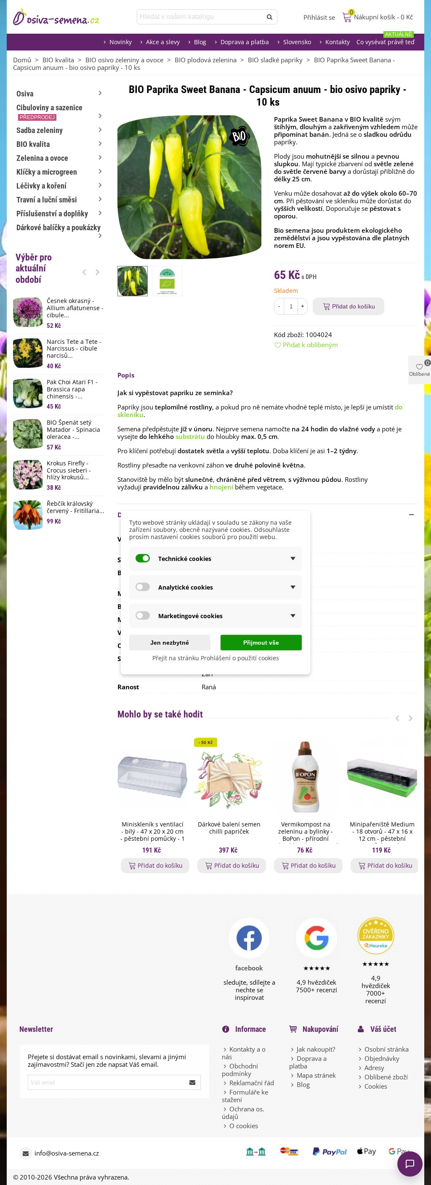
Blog (200, 42)
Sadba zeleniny (39, 130)
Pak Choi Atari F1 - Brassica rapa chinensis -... (72, 389)
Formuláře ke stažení (245, 1096)
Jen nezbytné (169, 642)
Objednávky (381, 1058)
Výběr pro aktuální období (34, 268)
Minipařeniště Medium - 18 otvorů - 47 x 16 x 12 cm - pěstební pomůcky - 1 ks (382, 835)
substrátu (190, 436)
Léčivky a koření (41, 185)
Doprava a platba (245, 42)
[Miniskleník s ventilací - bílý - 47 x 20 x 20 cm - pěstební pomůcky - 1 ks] (152, 777)
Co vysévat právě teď (386, 40)
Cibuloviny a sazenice (49, 111)
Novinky (120, 42)
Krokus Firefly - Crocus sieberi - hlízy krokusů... (69, 470)
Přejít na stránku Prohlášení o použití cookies (215, 658)
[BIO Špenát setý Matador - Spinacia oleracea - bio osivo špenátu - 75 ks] (28, 434)
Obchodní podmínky (240, 1070)
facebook (249, 968)
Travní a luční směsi (46, 199)
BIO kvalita (33, 144)
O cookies (243, 1125)
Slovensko (297, 42)
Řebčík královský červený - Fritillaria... (75, 507)
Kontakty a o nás (244, 1053)
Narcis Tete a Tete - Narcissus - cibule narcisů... (74, 348)
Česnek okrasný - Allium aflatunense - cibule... (75, 308)
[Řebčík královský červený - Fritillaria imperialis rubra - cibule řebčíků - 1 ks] (28, 515)
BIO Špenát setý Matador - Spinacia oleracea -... (73, 429)
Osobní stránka (386, 1049)
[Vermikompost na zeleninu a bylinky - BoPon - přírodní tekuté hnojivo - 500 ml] (306, 777)
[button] (84, 272)
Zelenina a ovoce (42, 158)
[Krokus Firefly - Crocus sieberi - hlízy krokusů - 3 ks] (28, 474)
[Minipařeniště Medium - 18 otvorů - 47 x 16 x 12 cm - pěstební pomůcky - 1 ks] (382, 777)
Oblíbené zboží (386, 1077)
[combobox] (200, 17)
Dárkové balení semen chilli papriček (229, 828)
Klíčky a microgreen (46, 171)
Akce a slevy (163, 42)
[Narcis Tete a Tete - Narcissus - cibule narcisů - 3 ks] (28, 353)
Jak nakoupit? (316, 1049)
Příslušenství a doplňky (52, 213)
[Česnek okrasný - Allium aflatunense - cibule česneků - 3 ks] (28, 312)
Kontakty (337, 42)
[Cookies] (360, 1086)
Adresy (374, 1067)
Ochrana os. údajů (243, 1113)
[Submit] (192, 1082)
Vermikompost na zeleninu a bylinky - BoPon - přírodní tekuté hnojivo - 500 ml (306, 835)
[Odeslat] (270, 17)
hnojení (221, 487)
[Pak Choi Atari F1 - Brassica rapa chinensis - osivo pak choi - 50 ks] (28, 393)
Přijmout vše (261, 642)
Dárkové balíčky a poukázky (58, 227)
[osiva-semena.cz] (63, 16)
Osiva (24, 93)
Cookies (375, 1086)
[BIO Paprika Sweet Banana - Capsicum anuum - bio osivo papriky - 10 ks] (189, 186)
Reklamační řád (251, 1083)
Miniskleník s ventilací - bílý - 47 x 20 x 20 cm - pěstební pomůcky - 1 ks (152, 835)
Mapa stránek (316, 1075)
